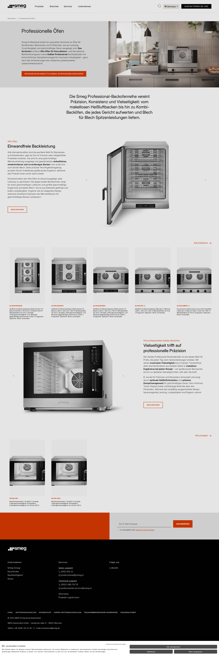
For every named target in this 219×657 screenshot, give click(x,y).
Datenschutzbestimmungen (116, 644)
